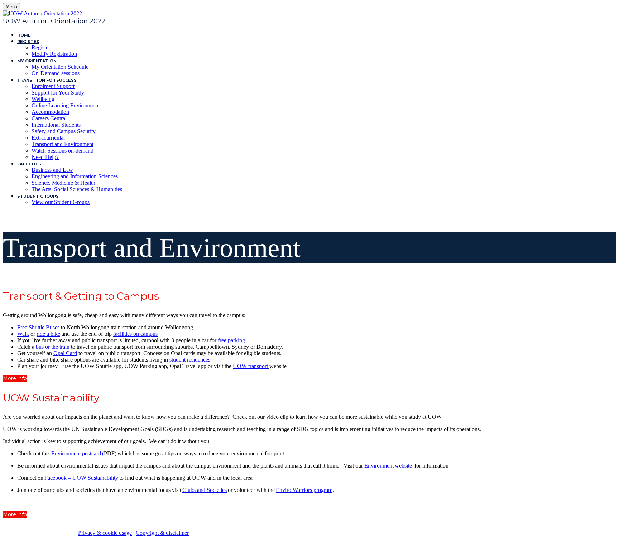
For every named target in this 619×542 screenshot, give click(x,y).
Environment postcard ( (77, 453)
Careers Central (49, 118)
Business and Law (52, 170)
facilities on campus (135, 334)
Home (24, 35)
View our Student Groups (61, 202)
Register (28, 41)
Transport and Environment (62, 144)
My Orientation (37, 60)
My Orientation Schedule (60, 67)
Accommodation (50, 112)
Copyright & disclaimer (162, 533)
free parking (231, 340)
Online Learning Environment (66, 105)
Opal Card (65, 353)
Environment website (388, 466)
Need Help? (45, 157)
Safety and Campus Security (64, 131)
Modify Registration (54, 54)
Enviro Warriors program (304, 490)
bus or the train (52, 347)
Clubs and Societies (204, 490)
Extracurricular (48, 138)
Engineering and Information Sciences (75, 176)
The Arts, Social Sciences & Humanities (77, 189)
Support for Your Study (58, 92)
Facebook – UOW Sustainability (81, 478)
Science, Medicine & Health (63, 183)
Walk (23, 334)
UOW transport (251, 366)
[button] (15, 378)
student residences (189, 360)
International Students (56, 125)
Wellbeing (43, 99)
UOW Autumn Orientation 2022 (54, 21)
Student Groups (38, 196)
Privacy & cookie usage (105, 533)
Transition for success (47, 80)
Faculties (29, 163)
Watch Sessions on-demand (62, 150)
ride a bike (48, 334)
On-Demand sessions (56, 73)
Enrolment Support (53, 86)
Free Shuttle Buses (38, 327)
